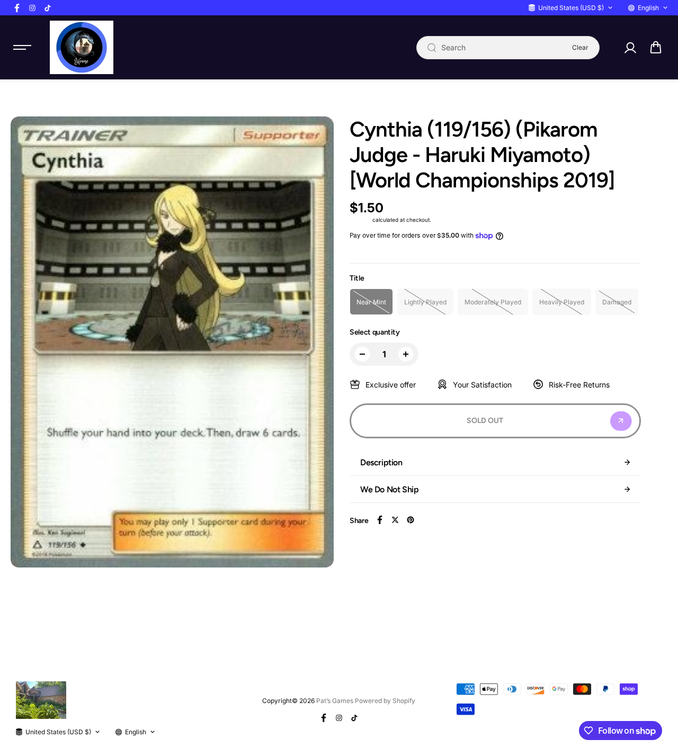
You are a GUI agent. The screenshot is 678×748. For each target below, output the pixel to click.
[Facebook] (17, 8)
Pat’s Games (334, 701)
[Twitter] (395, 519)
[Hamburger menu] (22, 47)
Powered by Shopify (385, 701)
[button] (655, 47)
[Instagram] (32, 8)
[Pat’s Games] (81, 47)
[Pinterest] (410, 519)
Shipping (360, 220)
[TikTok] (47, 8)
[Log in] (629, 47)
